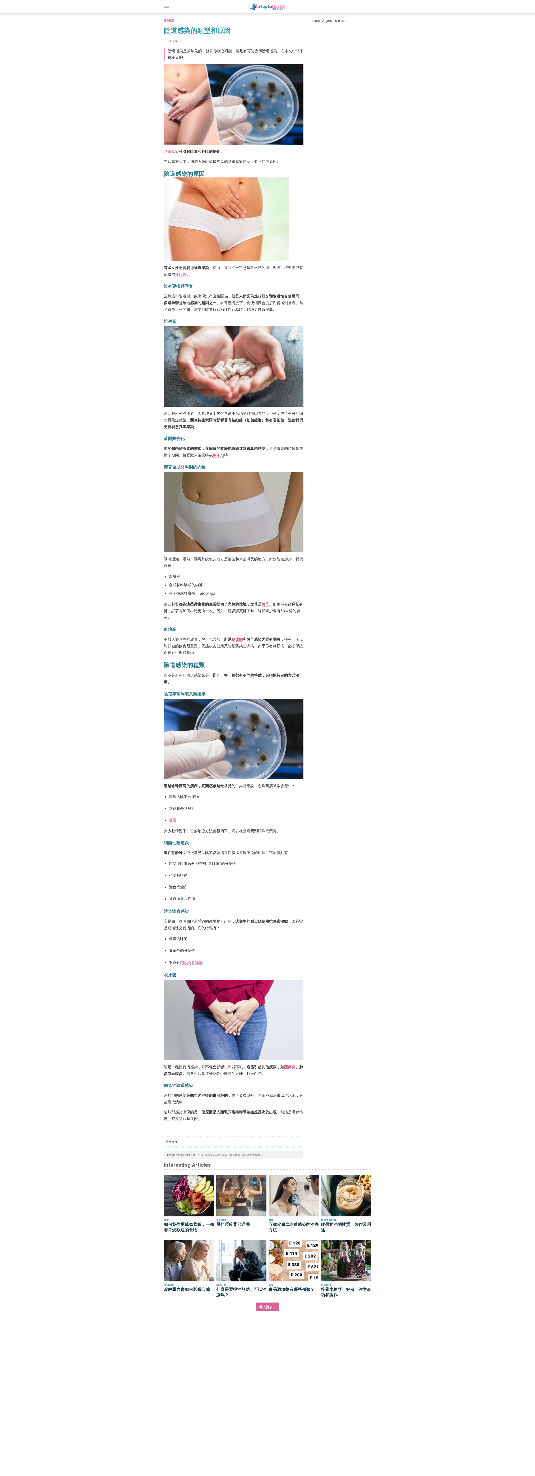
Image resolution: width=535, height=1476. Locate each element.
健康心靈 (221, 1284)
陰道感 (169, 151)
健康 (271, 1219)
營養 (166, 1219)
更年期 (218, 455)
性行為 (180, 274)
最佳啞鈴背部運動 (233, 1224)
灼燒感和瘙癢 (191, 962)
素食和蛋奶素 (328, 1219)
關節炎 (290, 1067)
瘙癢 (172, 820)
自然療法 (326, 1284)
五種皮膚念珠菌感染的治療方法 (294, 1227)
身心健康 (169, 20)
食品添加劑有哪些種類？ (292, 1289)
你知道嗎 (169, 1284)
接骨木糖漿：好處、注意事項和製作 (346, 1292)
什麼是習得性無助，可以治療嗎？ (241, 1292)
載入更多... (267, 1307)
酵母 (265, 604)
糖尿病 (237, 639)
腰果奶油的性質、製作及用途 (346, 1227)
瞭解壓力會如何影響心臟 (187, 1289)
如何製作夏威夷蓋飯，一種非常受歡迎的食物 (189, 1227)
